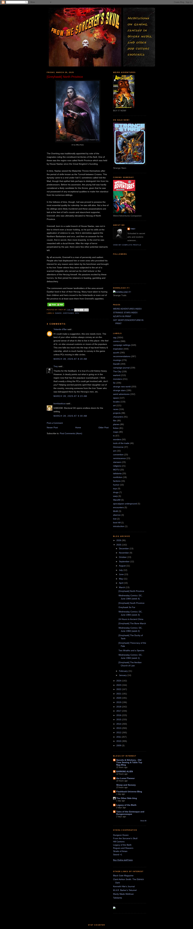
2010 (119, 741)
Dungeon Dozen (121, 835)
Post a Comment (55, 423)
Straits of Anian (120, 851)
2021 (119, 693)
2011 (119, 737)
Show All (143, 821)
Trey (56, 366)
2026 (119, 540)
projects (117, 413)
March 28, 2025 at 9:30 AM (70, 416)
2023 (119, 685)
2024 (119, 680)
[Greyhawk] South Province (131, 603)
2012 (119, 732)
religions (117, 466)
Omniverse (118, 447)
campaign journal (121, 367)
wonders (117, 439)
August (122, 565)
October (123, 557)
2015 (119, 719)
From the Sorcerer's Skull (125, 838)
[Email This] (75, 309)
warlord (116, 375)
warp (115, 496)
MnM (115, 511)
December (124, 548)
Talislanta (117, 898)
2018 (119, 706)
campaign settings (121, 345)
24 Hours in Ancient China (131, 619)
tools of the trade (121, 443)
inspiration (118, 349)
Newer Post (52, 427)
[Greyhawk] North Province (131, 591)
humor (116, 485)
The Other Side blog (126, 798)
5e (114, 383)
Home (78, 427)
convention (118, 454)
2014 (119, 724)
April (121, 583)
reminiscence (119, 458)
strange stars (119, 390)
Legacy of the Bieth (126, 805)
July (121, 570)
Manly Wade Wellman (123, 894)
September (124, 561)
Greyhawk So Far (127, 607)
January (123, 675)
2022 (119, 689)
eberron (117, 515)
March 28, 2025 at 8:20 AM (70, 359)
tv (114, 435)
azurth (116, 352)
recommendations (121, 356)
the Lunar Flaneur (125, 778)
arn (114, 451)
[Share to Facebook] (84, 309)
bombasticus (60, 403)
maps (115, 432)
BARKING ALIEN (124, 771)
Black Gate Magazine (123, 875)
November (124, 553)
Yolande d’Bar (60, 329)
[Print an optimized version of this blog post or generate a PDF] (56, 306)
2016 (119, 715)
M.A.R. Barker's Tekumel (125, 890)
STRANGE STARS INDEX (125, 312)
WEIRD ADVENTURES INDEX (127, 309)
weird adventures (121, 394)
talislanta (117, 473)
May (121, 578)
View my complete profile (127, 245)
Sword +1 (117, 854)
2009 (119, 745)
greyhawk (68, 313)
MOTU (116, 469)
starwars (117, 462)
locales (116, 401)
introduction (118, 526)
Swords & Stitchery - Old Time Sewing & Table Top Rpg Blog (129, 762)
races (115, 409)
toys (115, 488)
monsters (117, 379)
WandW (116, 500)
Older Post (103, 427)
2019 (119, 702)
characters (118, 417)
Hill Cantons (119, 841)
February (123, 671)
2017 (119, 711)
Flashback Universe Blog (129, 791)
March (122, 587)
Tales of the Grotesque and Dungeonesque (130, 812)
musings (117, 360)
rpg (77, 313)
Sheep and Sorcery (126, 785)
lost (114, 519)
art (114, 405)
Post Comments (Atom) (71, 433)
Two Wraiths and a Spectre (131, 650)
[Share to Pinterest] (87, 309)
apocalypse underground (125, 503)
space (116, 398)
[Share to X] (81, 309)
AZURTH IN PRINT (122, 316)
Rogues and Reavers (123, 848)
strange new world (122, 386)
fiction (116, 428)
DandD (58, 313)
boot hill (116, 522)
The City (117, 371)
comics (116, 341)
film (114, 420)
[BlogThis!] (78, 309)
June (121, 574)
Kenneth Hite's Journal (124, 886)
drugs (116, 492)
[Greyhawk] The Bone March (132, 623)
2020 (119, 698)
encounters (118, 507)
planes (116, 424)
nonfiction (117, 477)
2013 (119, 728)
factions (116, 481)
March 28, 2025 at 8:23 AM (70, 396)
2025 (119, 545)
